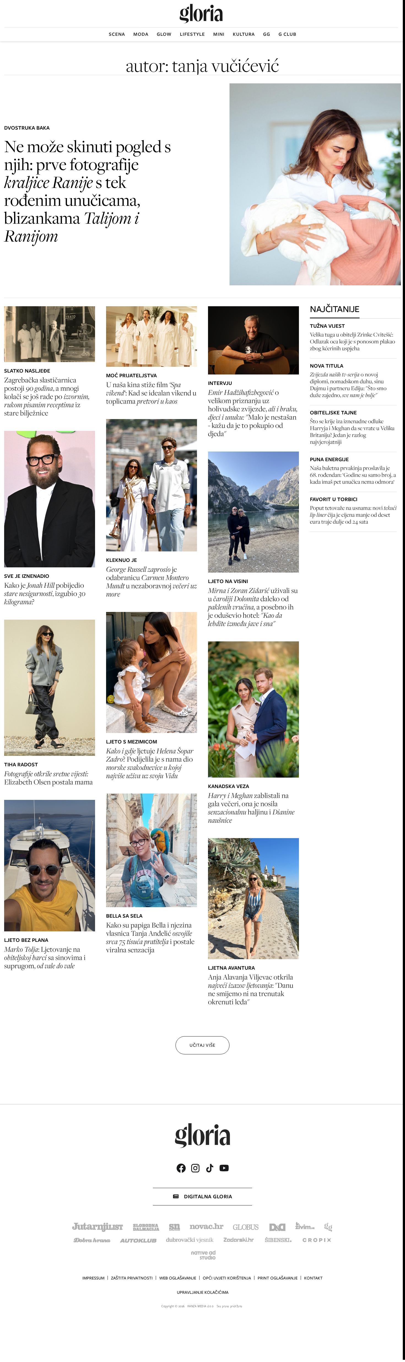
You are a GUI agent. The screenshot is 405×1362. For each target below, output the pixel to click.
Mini (219, 34)
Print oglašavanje (278, 1278)
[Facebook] (181, 1168)
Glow (164, 34)
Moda (140, 34)
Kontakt (313, 1278)
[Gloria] (201, 13)
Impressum (93, 1278)
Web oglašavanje (177, 1278)
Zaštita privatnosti (132, 1278)
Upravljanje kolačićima (202, 1292)
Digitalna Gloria (208, 1196)
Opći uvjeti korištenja (227, 1278)
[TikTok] (209, 1168)
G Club (287, 34)
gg (266, 34)
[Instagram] (195, 1168)
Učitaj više (202, 1045)
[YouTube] (224, 1168)
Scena (117, 34)
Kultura (244, 34)
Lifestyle (192, 34)
